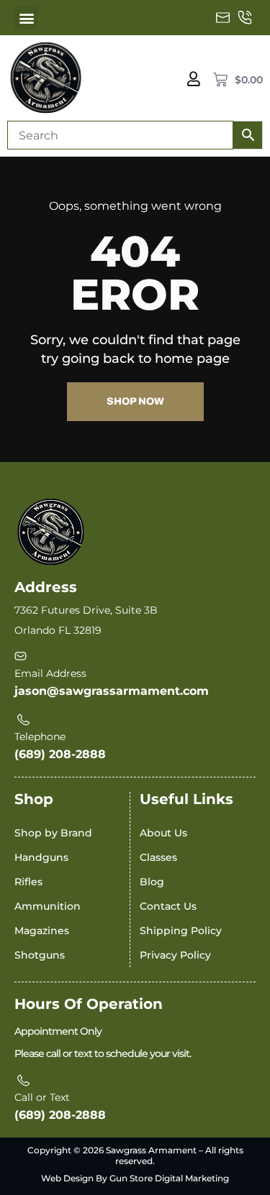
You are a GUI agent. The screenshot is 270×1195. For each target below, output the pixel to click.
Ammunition (47, 906)
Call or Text (42, 1097)
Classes (158, 857)
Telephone (40, 736)
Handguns (41, 857)
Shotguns (39, 955)
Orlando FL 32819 (58, 630)
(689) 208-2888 (60, 754)
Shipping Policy (181, 930)
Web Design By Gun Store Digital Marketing (135, 1178)
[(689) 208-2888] (245, 18)
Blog (152, 881)
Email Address (50, 673)
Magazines (41, 930)
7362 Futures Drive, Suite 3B (86, 610)
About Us (163, 832)
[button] (26, 17)
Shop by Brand (53, 832)
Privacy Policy (175, 955)
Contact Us (168, 906)
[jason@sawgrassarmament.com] (223, 18)
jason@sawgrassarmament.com (111, 691)
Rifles (28, 881)
